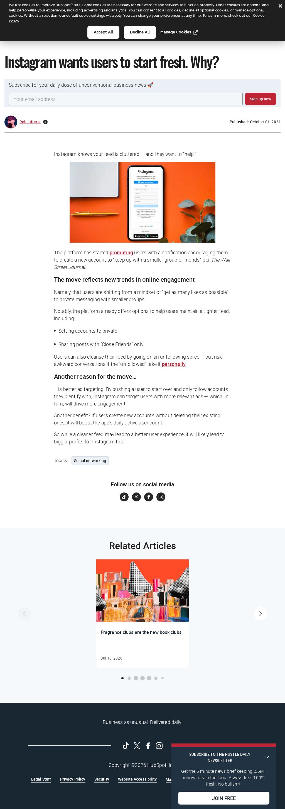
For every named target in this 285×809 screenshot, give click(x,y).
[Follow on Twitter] (136, 496)
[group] (142, 613)
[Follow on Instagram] (160, 496)
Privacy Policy (72, 779)
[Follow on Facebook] (148, 496)
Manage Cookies (175, 32)
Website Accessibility (137, 779)
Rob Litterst (30, 121)
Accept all (103, 32)
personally (174, 364)
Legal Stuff (41, 779)
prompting (121, 252)
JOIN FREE (224, 798)
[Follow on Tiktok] (124, 496)
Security (101, 779)
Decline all (140, 32)
